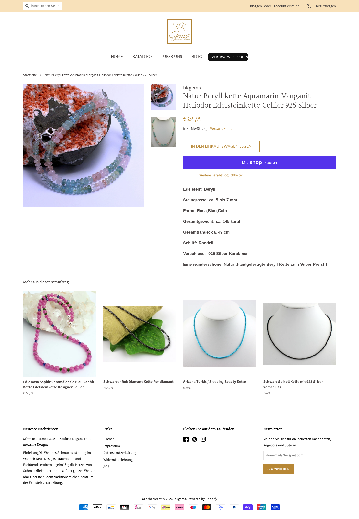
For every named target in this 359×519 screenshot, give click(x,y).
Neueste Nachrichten (40, 429)
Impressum (111, 445)
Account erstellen (287, 6)
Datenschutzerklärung (119, 452)
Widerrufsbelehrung (118, 459)
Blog (197, 56)
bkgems (180, 498)
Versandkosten (222, 128)
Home (117, 56)
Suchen (109, 439)
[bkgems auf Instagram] (203, 440)
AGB (106, 466)
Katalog (141, 56)
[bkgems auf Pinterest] (194, 440)
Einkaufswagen (324, 6)
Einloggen (254, 6)
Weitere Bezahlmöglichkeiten (221, 175)
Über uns (172, 56)
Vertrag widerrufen (230, 57)
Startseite (30, 75)
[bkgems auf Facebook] (186, 440)
